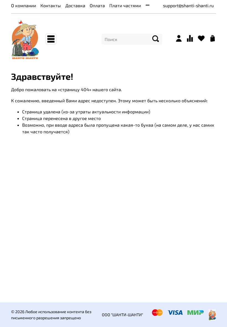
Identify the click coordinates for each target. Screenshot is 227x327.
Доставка (75, 5)
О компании (23, 5)
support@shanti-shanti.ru (188, 5)
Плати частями (125, 5)
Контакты (50, 5)
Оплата (97, 5)
